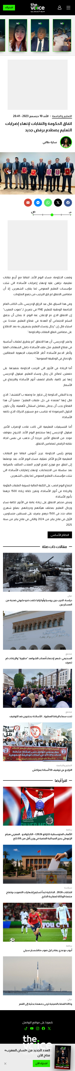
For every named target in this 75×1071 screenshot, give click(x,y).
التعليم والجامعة (62, 116)
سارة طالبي (50, 142)
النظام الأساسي (60, 535)
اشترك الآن (41, 1063)
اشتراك (9, 7)
